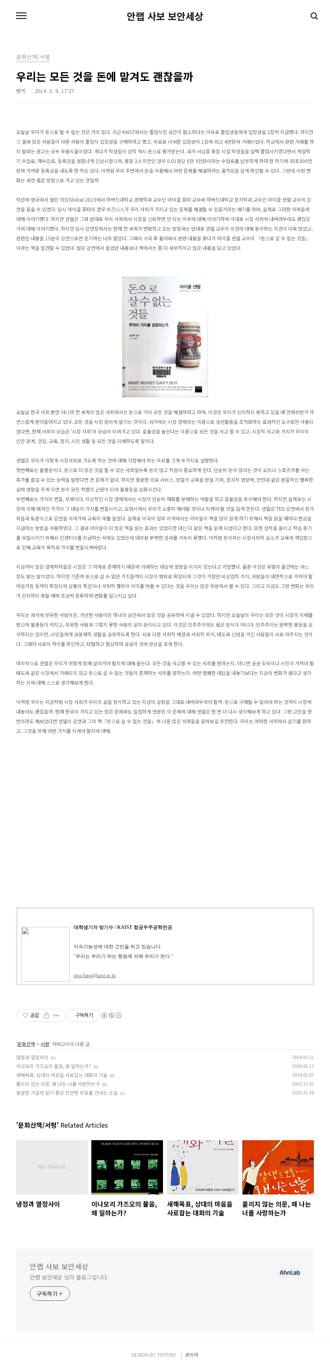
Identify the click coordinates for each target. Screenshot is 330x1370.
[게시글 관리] (57, 1015)
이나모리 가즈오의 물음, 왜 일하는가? (53, 1066)
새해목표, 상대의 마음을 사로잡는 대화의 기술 (61, 1074)
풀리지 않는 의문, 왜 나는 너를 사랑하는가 (58, 1083)
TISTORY (166, 1354)
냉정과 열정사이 (32, 1057)
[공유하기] (46, 1015)
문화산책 (26, 1043)
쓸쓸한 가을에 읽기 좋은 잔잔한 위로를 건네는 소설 (67, 1092)
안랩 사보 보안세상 (165, 16)
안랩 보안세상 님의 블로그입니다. (69, 1277)
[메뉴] (21, 16)
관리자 (191, 1354)
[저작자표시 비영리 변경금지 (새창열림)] (111, 1015)
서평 (45, 1043)
